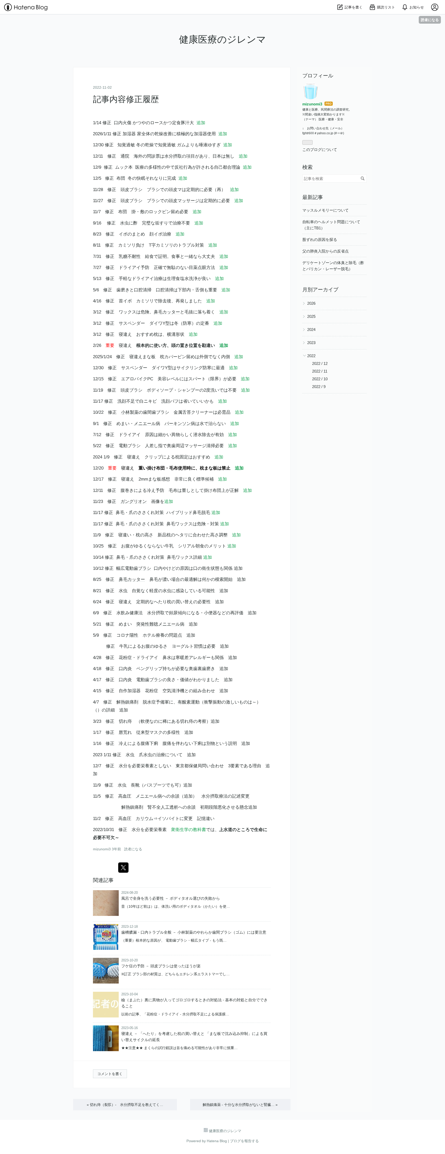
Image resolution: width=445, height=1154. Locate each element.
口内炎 (125, 668)
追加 (200, 122)
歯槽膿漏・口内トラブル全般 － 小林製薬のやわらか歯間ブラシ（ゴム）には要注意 (193, 932)
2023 (311, 342)
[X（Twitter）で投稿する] (123, 867)
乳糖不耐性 (130, 256)
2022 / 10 (320, 379)
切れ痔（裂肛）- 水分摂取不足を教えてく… (125, 1105)
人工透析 (169, 807)
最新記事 (312, 197)
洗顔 (121, 401)
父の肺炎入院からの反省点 (325, 251)
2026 (311, 303)
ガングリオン (134, 501)
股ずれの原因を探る (319, 239)
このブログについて (319, 149)
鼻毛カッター (167, 312)
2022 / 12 (320, 363)
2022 (311, 356)
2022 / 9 (319, 386)
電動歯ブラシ (138, 568)
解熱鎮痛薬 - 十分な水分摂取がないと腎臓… (240, 1105)
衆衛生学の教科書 (188, 829)
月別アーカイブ (320, 289)
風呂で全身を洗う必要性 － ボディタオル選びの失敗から (170, 898)
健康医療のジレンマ (222, 39)
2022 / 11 (319, 371)
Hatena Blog (217, 1141)
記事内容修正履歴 (130, 99)
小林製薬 (130, 412)
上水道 (225, 829)
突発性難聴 (147, 624)
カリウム (144, 818)
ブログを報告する (244, 1141)
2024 (311, 329)
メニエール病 (147, 423)
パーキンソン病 (180, 423)
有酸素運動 (189, 702)
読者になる (430, 19)
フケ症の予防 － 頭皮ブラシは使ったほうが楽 (161, 966)
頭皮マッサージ (184, 200)
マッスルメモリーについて (325, 210)
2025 (311, 316)
